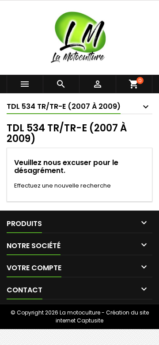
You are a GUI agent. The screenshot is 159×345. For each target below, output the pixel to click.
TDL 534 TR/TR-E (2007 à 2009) (64, 106)
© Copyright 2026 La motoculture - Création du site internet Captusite (80, 316)
